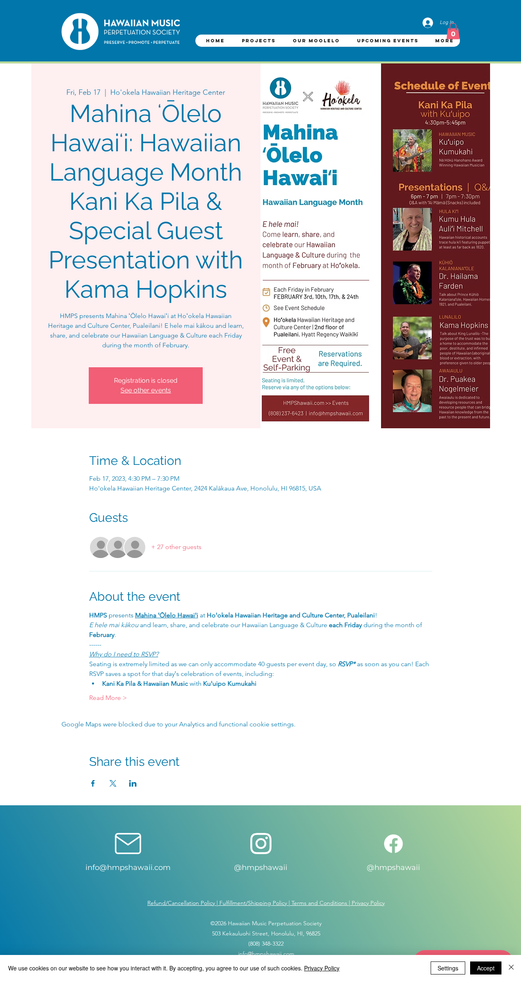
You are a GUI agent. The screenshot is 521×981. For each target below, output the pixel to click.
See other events (145, 390)
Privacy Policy (321, 968)
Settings (448, 968)
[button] (453, 31)
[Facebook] (393, 843)
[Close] (511, 967)
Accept (486, 968)
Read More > (108, 698)
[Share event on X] (113, 783)
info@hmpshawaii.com (128, 867)
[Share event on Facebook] (93, 783)
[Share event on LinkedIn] (133, 783)
